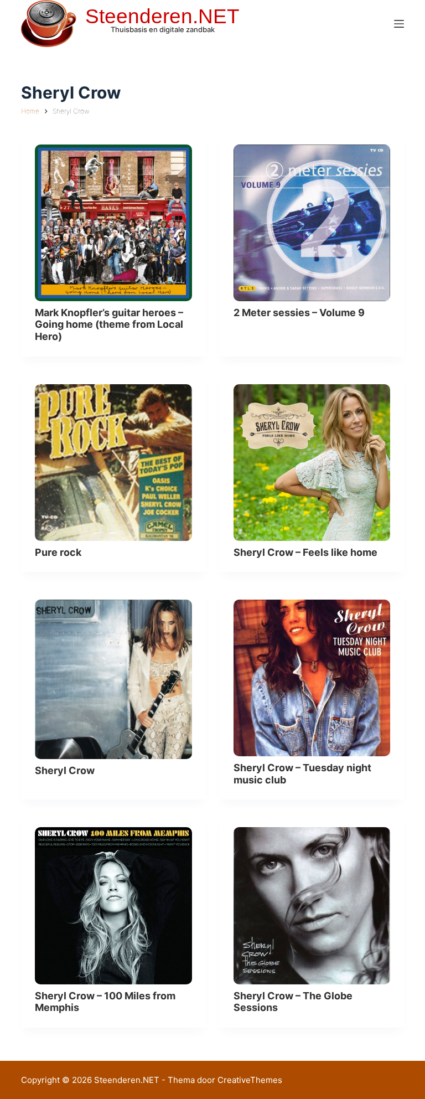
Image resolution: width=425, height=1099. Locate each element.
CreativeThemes (249, 1080)
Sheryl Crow (65, 770)
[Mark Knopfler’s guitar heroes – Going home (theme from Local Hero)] (113, 223)
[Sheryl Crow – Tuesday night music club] (312, 678)
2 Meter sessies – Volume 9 (299, 312)
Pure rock (58, 552)
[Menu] (399, 24)
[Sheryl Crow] (113, 679)
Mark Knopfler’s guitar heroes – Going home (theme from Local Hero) (109, 324)
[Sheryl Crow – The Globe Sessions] (312, 905)
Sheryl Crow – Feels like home (305, 552)
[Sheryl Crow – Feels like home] (312, 462)
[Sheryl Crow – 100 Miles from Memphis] (113, 905)
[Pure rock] (113, 462)
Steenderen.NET (162, 16)
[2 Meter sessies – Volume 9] (312, 223)
